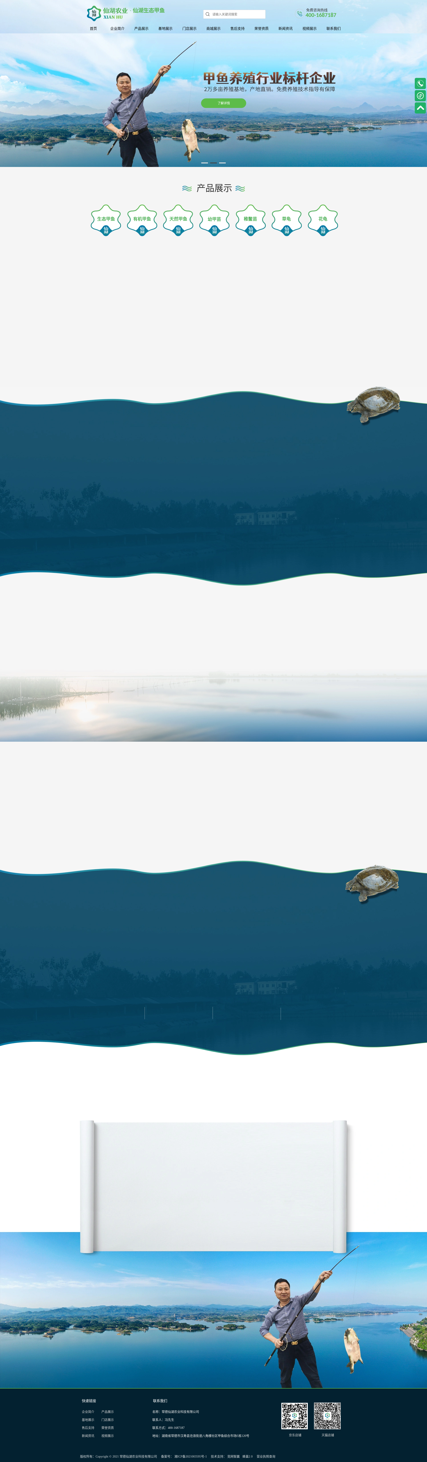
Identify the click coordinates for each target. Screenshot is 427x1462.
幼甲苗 (214, 219)
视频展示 (107, 1436)
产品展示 (107, 1411)
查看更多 (105, 99)
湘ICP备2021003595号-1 (190, 1456)
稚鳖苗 (250, 219)
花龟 (322, 219)
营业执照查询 (266, 1456)
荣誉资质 (107, 1428)
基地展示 (90, 1419)
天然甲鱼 (178, 219)
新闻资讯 (89, 1436)
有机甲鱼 (142, 219)
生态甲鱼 (106, 219)
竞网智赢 (233, 1456)
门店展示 (107, 1419)
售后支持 (88, 1428)
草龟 (286, 219)
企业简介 (88, 1411)
